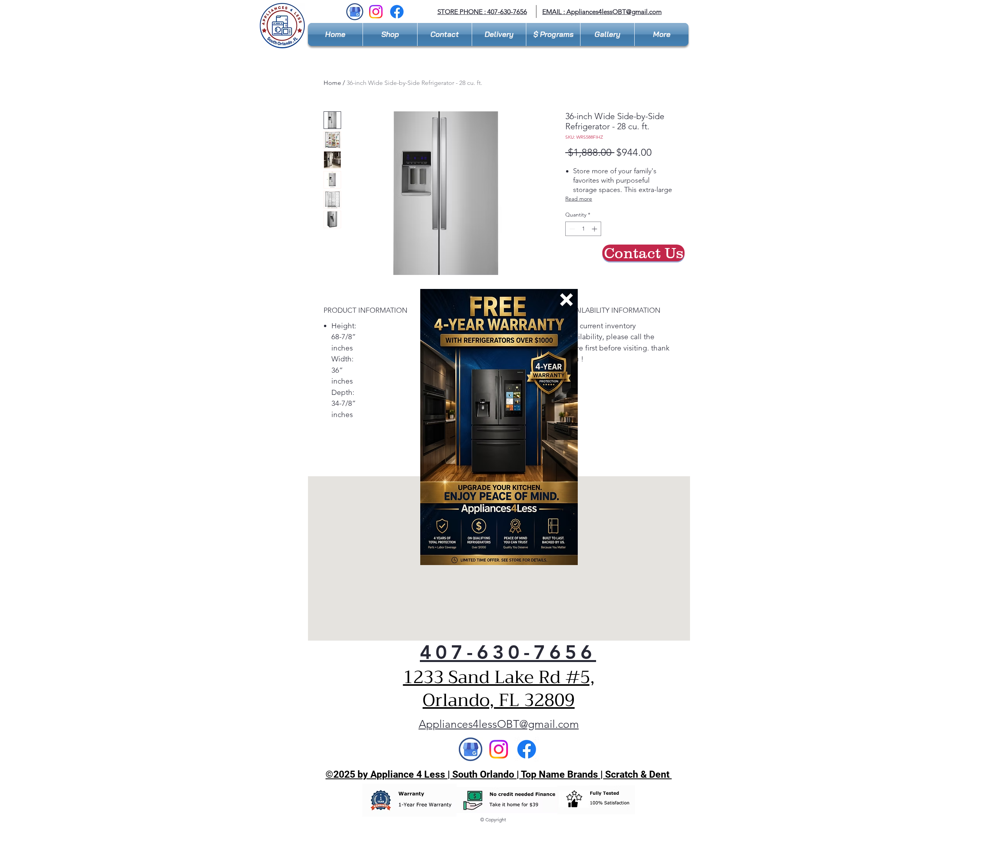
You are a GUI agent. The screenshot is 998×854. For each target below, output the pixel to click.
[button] (566, 299)
